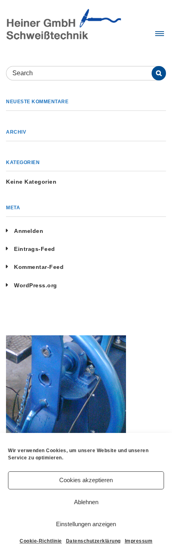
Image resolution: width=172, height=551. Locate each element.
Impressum (139, 541)
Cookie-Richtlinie (41, 541)
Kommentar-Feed (39, 267)
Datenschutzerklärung (93, 541)
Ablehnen (86, 502)
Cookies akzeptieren (86, 480)
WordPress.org (35, 285)
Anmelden (28, 231)
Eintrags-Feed (34, 249)
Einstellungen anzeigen (86, 524)
